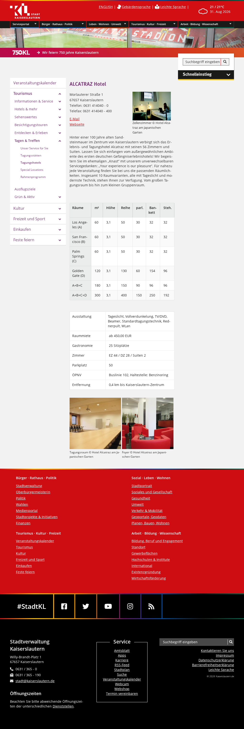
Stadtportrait (142, 485)
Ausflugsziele (25, 189)
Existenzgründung (146, 572)
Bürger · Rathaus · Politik (57, 24)
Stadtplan (122, 669)
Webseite (77, 124)
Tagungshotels (30, 163)
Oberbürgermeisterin (33, 492)
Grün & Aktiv (25, 196)
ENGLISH (106, 7)
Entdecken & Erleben (31, 132)
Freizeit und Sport (29, 218)
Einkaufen (22, 229)
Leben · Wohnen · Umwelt (105, 24)
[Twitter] (85, 606)
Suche (122, 674)
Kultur (19, 208)
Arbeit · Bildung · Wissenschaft (199, 24)
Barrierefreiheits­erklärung (213, 665)
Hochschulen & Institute (151, 559)
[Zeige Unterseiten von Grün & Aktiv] (59, 197)
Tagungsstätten (30, 155)
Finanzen (23, 523)
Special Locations (31, 170)
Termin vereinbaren (122, 693)
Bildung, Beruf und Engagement (157, 541)
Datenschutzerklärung (216, 660)
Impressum (225, 655)
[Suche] (225, 61)
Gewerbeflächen (145, 553)
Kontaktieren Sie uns (217, 650)
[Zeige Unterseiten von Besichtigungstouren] (59, 125)
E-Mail (75, 119)
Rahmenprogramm (33, 177)
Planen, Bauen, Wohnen (150, 523)
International (142, 565)
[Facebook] (64, 606)
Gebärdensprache (136, 7)
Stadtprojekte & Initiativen (37, 517)
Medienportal (27, 510)
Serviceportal (21, 24)
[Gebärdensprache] (119, 7)
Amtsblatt (122, 650)
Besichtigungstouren (31, 125)
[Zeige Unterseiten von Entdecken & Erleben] (59, 133)
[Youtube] (108, 606)
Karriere (121, 660)
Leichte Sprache (173, 7)
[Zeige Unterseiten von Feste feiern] (59, 240)
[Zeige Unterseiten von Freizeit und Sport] (59, 219)
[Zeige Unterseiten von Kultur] (59, 209)
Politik (20, 498)
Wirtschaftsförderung (149, 578)
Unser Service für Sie (34, 148)
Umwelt (138, 504)
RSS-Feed (122, 665)
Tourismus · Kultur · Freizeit (148, 24)
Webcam (122, 684)
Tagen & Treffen (27, 140)
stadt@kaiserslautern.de (35, 681)
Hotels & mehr (26, 109)
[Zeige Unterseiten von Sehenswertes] (59, 117)
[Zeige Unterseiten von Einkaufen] (59, 230)
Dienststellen (63, 706)
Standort (138, 547)
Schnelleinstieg (197, 74)
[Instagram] (130, 606)
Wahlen (22, 504)
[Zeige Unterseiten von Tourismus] (59, 94)
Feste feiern (23, 239)
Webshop (121, 688)
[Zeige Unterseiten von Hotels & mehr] (59, 109)
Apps (122, 655)
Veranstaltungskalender (34, 83)
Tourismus (22, 93)
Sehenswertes (26, 117)
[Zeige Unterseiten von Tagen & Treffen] (59, 141)
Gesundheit (141, 498)
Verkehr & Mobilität (147, 510)
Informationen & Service (34, 101)
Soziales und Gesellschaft (152, 492)
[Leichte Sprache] (157, 7)
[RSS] (151, 606)
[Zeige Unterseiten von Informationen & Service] (59, 101)
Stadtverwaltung (29, 485)
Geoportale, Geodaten (149, 517)
